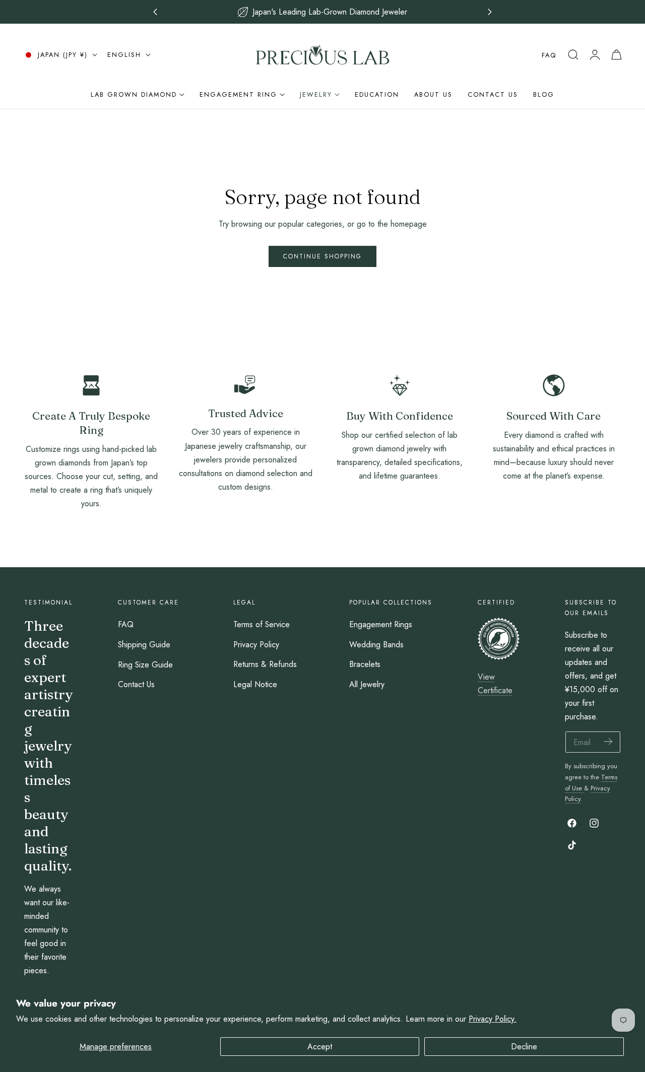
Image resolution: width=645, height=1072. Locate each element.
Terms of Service (261, 624)
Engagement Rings (380, 624)
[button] (573, 54)
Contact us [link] (245, 511)
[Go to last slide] (155, 12)
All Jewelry (366, 684)
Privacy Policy (256, 644)
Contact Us (136, 684)
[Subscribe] (608, 741)
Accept (319, 1046)
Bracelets (364, 665)
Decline (524, 1046)
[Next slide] (490, 12)
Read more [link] (91, 527)
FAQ (549, 55)
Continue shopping (322, 256)
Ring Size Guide (145, 665)
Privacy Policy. (493, 1019)
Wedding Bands (376, 644)
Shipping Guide (144, 644)
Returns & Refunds (265, 665)
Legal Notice (255, 684)
